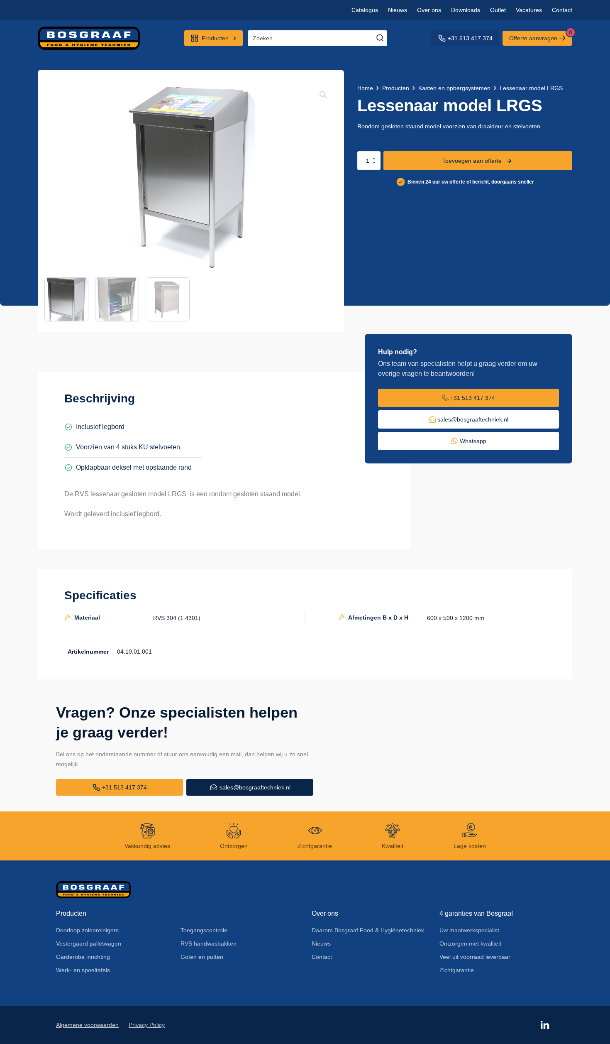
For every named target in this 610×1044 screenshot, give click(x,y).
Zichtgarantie (456, 970)
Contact (562, 10)
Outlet (498, 10)
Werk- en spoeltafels (83, 970)
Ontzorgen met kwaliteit (470, 943)
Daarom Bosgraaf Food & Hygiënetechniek (368, 930)
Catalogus (364, 10)
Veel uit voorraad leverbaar (474, 956)
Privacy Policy (147, 1025)
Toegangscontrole (204, 930)
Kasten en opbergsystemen (454, 88)
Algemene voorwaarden (87, 1025)
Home (365, 88)
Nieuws (397, 10)
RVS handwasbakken (209, 943)
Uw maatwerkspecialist (469, 930)
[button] (323, 94)
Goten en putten (202, 956)
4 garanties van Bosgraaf (476, 913)
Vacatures (529, 10)
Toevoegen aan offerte (472, 160)
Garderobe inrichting (83, 956)
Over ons (429, 10)
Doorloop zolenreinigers (87, 930)
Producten (395, 88)
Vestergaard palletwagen (88, 943)
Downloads (465, 10)
